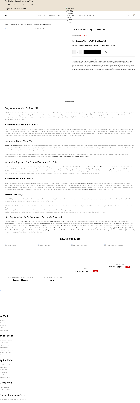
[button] (53, 257)
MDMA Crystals (32, 230)
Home (39, 15)
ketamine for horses (112, 65)
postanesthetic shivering (82, 156)
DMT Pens (82, 225)
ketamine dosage (80, 65)
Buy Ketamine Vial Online (97, 61)
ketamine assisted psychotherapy (103, 64)
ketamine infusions (89, 66)
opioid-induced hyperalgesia (63, 156)
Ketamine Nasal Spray (107, 228)
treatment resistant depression (83, 183)
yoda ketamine (131, 69)
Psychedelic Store (98, 223)
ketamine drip (88, 65)
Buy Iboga (42, 230)
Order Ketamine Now (109, 69)
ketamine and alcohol (91, 64)
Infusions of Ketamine (11, 145)
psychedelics (9, 223)
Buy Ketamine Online (26, 24)
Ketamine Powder (81, 228)
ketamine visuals (130, 68)
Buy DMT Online (42, 225)
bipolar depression (89, 189)
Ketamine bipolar (115, 64)
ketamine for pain (122, 65)
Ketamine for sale (69, 228)
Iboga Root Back (62, 230)
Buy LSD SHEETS (125, 223)
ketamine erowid (104, 65)
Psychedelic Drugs (55, 15)
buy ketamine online (86, 61)
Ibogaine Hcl (71, 230)
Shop (45, 15)
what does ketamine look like (121, 69)
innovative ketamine (106, 62)
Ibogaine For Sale (51, 230)
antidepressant (32, 183)
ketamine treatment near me (83, 68)
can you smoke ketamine (123, 61)
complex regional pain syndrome (113, 169)
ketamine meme (114, 66)
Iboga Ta (81, 230)
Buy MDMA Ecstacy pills (17, 230)
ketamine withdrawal (77, 69)
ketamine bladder (124, 64)
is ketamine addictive (116, 62)
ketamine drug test (96, 65)
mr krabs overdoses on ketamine (97, 69)
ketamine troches (94, 68)
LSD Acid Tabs (31, 225)
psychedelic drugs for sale (47, 223)
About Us (82, 15)
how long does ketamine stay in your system (91, 62)
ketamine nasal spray (123, 66)
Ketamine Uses (102, 68)
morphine (68, 148)
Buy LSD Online (114, 223)
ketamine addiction (81, 64)
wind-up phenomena (110, 167)
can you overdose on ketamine (110, 61)
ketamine (74, 64)
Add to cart (92, 52)
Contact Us (90, 15)
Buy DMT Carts (71, 225)
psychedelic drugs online (57, 221)
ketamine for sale (130, 65)
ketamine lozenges (105, 66)
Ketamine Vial (109, 68)
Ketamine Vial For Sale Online (119, 68)
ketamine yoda (85, 69)
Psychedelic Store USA (24, 221)
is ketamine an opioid (126, 62)
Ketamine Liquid (97, 66)
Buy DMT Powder (53, 225)
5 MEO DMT (63, 225)
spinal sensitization (97, 167)
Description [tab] (70, 102)
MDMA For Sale (120, 228)
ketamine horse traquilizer (78, 66)
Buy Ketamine (78, 61)
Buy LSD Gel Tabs (19, 225)
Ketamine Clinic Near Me (18, 141)
